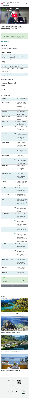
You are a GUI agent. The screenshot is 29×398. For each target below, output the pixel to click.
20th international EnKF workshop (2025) (10, 351)
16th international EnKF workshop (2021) (12, 28)
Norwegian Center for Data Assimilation (11, 3)
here (20, 48)
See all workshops (14, 286)
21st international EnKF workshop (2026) (10, 332)
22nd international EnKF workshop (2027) (10, 313)
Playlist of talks (5, 41)
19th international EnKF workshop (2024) (10, 370)
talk (14, 98)
